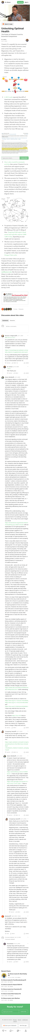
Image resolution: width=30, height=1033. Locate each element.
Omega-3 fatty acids (10, 255)
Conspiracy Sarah (10, 731)
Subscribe (20, 2)
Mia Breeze (10, 943)
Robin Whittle (9, 377)
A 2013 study (8, 97)
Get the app (23, 1025)
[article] (15, 975)
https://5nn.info (16, 715)
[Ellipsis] (27, 335)
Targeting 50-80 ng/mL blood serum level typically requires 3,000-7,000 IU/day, (15, 234)
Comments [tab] (5, 320)
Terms (19, 1020)
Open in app (8, 24)
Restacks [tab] (12, 320)
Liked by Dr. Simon (11, 337)
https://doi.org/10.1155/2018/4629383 (16, 702)
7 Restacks (20, 309)
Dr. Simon (3, 39)
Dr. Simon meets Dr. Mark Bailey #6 (17, 974)
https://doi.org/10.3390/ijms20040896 (16, 706)
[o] (4, 975)
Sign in (26, 2)
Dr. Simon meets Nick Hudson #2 (11, 993)
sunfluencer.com (6, 272)
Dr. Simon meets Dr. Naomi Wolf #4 (11, 984)
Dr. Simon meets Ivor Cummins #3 (11, 989)
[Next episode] (5, 19)
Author (9, 368)
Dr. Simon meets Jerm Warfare (10, 998)
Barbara (7, 916)
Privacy (15, 1020)
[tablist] (8, 320)
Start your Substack (10, 1025)
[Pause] (1, 19)
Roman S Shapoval (10, 335)
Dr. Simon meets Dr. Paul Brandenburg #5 (13, 980)
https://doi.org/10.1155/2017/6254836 (16, 700)
